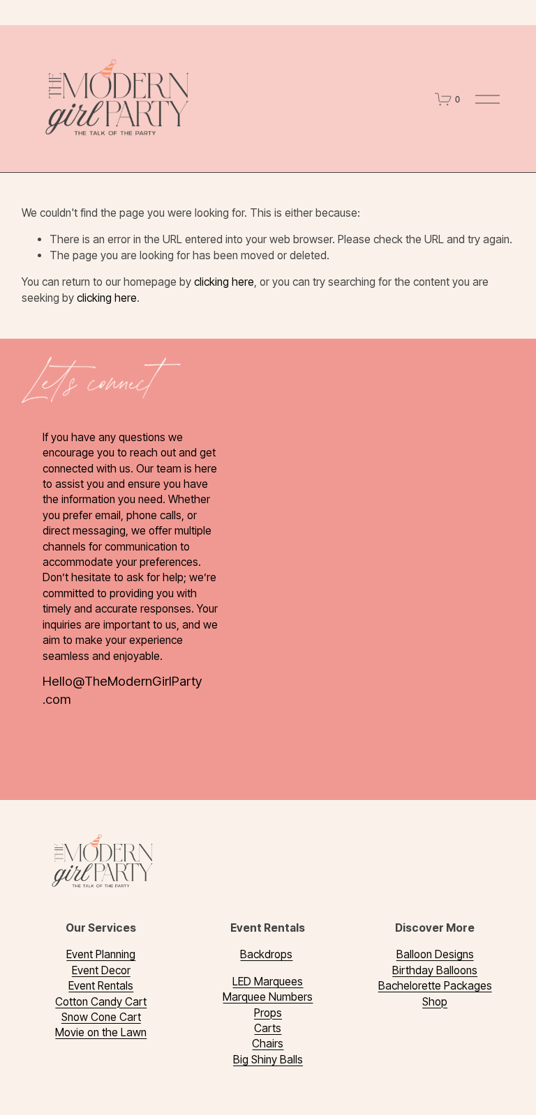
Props (268, 1013)
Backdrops (266, 954)
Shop (434, 1001)
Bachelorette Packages (435, 985)
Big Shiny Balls (268, 1059)
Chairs (267, 1043)
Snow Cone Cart (101, 1017)
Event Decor (101, 970)
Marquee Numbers (268, 997)
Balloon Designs (435, 954)
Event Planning (100, 954)
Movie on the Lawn (101, 1032)
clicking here (224, 282)
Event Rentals (100, 985)
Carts (267, 1028)
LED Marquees (267, 981)
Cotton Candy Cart (101, 1001)
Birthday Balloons (434, 970)
